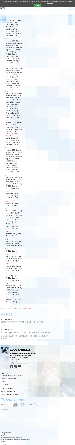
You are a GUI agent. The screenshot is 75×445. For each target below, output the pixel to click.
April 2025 (12, 56)
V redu (38, 5)
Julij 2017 (12, 219)
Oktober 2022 (13, 127)
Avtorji (3, 434)
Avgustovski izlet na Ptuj (8, 391)
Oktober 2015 (13, 243)
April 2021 (12, 167)
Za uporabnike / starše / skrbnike (12, 376)
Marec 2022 (12, 140)
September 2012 (14, 268)
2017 (6, 209)
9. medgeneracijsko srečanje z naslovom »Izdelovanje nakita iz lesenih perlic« (26, 334)
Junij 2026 (12, 24)
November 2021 (14, 152)
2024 (6, 66)
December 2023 (14, 93)
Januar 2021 (12, 172)
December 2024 (14, 68)
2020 (6, 175)
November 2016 (13, 234)
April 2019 (12, 198)
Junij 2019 (12, 196)
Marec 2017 (12, 228)
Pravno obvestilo (6, 432)
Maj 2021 (11, 165)
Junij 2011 (12, 276)
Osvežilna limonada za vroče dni (10, 395)
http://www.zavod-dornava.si (18, 364)
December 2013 (13, 256)
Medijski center (16, 308)
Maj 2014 (11, 251)
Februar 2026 (13, 33)
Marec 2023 (12, 113)
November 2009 (14, 302)
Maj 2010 (11, 292)
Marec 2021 (12, 170)
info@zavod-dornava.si (16, 362)
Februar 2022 (13, 142)
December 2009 (13, 299)
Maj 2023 (12, 108)
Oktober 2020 (13, 181)
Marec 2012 (12, 270)
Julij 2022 (11, 131)
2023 (6, 91)
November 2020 (14, 179)
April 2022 (12, 138)
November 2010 (13, 285)
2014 (6, 249)
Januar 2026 (12, 35)
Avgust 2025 (13, 50)
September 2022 (14, 129)
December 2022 (14, 123)
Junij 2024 (12, 77)
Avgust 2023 (13, 102)
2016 (6, 231)
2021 (6, 148)
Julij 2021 (12, 161)
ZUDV (2, 308)
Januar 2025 (12, 63)
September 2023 (14, 100)
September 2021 (14, 156)
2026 (6, 18)
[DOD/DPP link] (23, 404)
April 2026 (12, 29)
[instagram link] (15, 366)
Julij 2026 (12, 22)
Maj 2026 (12, 27)
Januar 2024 (12, 88)
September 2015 (14, 246)
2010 (6, 283)
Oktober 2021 (13, 154)
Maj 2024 (12, 79)
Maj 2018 (12, 205)
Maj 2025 (11, 54)
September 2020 (14, 184)
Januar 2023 (12, 117)
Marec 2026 (13, 31)
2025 (6, 39)
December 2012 (13, 266)
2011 (6, 273)
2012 (6, 264)
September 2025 (14, 47)
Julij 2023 (12, 104)
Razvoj (3, 382)
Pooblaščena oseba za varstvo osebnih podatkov (15, 439)
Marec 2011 (12, 280)
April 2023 (12, 111)
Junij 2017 (12, 222)
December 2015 (13, 241)
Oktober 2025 (13, 45)
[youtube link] (19, 366)
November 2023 (14, 95)
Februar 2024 (13, 86)
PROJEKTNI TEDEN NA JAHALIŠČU (21, 322)
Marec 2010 (12, 294)
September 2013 (14, 258)
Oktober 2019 (13, 193)
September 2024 (14, 72)
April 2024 (12, 81)
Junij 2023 (12, 106)
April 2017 (12, 226)
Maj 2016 (11, 236)
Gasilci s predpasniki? (7, 388)
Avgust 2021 (12, 159)
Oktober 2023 (13, 98)
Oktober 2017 (13, 213)
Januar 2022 (12, 144)
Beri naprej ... (4, 325)
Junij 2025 (12, 52)
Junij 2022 (12, 134)
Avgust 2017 (12, 217)
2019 (6, 191)
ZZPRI (3, 441)
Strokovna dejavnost (8, 379)
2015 (6, 239)
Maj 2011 (11, 278)
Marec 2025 (13, 58)
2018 (6, 201)
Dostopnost (4, 436)
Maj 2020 (12, 186)
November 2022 (13, 125)
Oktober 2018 (13, 203)
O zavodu (7, 308)
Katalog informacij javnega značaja (11, 438)
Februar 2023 (13, 115)
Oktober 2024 (13, 70)
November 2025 (14, 43)
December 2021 (13, 150)
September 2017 (14, 215)
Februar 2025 (13, 61)
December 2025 (14, 41)
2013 (6, 254)
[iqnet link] (15, 405)
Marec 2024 (12, 83)
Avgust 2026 (13, 20)
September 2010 (14, 288)
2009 (6, 297)
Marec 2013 (12, 261)
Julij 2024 (11, 75)
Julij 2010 (12, 290)
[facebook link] (11, 366)
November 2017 (14, 211)
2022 (6, 120)
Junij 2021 (12, 163)
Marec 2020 (12, 188)
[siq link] (5, 405)
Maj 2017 (11, 224)
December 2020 (14, 177)
